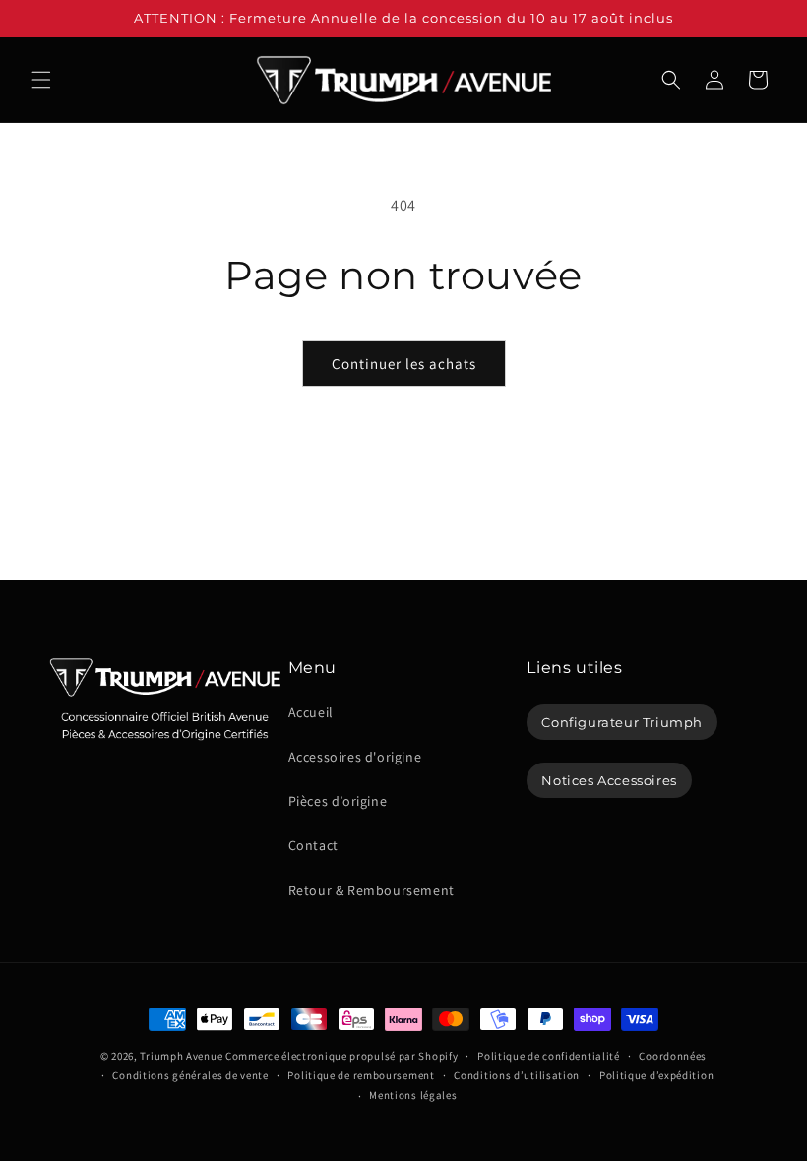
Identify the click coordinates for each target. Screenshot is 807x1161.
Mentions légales (413, 1095)
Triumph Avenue (181, 1056)
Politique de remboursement (360, 1075)
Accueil (311, 712)
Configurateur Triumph (622, 722)
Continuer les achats (404, 363)
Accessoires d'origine (355, 756)
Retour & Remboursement (371, 890)
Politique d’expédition (656, 1075)
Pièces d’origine (338, 801)
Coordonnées (673, 1056)
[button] (41, 79)
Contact (313, 845)
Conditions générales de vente (190, 1075)
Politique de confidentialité (548, 1056)
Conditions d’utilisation (517, 1075)
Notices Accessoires (608, 780)
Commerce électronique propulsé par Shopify (341, 1056)
